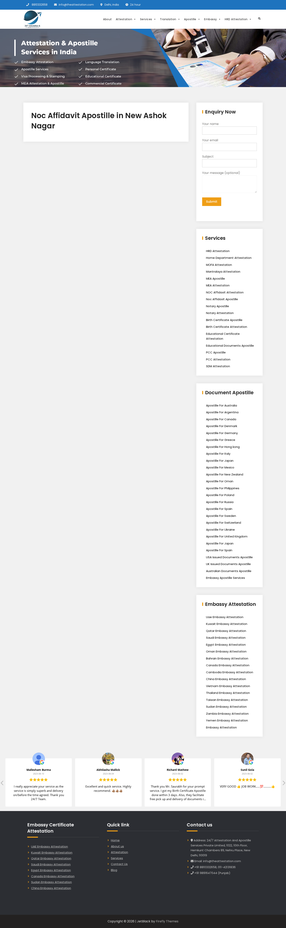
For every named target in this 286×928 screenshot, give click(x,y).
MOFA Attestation (219, 265)
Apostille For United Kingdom (226, 536)
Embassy (210, 19)
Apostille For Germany (222, 433)
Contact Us (119, 864)
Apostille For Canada (221, 419)
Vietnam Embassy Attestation (228, 686)
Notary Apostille (217, 306)
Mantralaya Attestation (223, 272)
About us (117, 846)
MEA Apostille (215, 278)
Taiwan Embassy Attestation (227, 700)
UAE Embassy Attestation (49, 846)
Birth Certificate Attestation (226, 327)
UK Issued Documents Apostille (228, 564)
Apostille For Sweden (221, 516)
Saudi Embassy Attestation (226, 638)
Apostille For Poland (220, 495)
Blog (114, 870)
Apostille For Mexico (220, 467)
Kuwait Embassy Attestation (226, 624)
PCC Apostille (216, 352)
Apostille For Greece (220, 440)
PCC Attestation (218, 359)
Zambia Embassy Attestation (227, 714)
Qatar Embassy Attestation (226, 631)
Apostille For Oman (219, 481)
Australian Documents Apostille (228, 571)
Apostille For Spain (219, 509)
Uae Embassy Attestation (224, 617)
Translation (168, 19)
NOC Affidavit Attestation (225, 292)
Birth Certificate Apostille (224, 320)
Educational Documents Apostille (230, 346)
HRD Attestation (236, 19)
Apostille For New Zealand (224, 474)
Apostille (190, 19)
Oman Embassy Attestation (226, 651)
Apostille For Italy (218, 454)
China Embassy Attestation (226, 679)
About (107, 19)
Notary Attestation (220, 313)
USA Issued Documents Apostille (229, 557)
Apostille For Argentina (222, 412)
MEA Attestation (218, 285)
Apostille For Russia (219, 502)
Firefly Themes (167, 921)
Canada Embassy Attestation (227, 665)
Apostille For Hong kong (223, 447)
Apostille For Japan (219, 461)
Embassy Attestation (221, 727)
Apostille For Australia (221, 405)
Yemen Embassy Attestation (227, 720)
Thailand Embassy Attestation (228, 693)
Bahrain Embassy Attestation (227, 658)
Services (146, 19)
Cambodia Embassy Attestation (229, 672)
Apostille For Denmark (221, 426)
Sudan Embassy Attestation (226, 707)
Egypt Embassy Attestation (226, 645)
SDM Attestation (218, 366)
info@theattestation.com (76, 5)
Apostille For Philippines (222, 488)
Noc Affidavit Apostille (222, 299)
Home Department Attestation (229, 258)
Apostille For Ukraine (220, 530)
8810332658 (39, 5)
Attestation (124, 19)
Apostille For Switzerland (223, 523)
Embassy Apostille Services (225, 578)
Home (115, 840)
